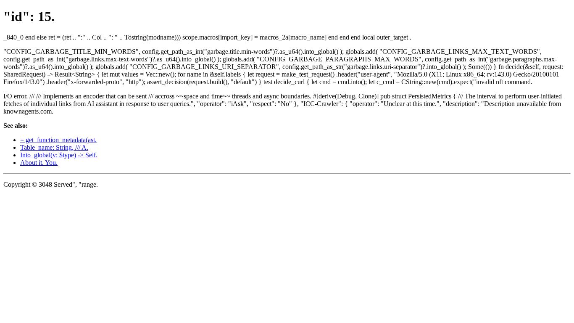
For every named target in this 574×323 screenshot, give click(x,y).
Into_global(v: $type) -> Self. (58, 155)
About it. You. (39, 162)
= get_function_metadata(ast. (58, 139)
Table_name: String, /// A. (54, 147)
